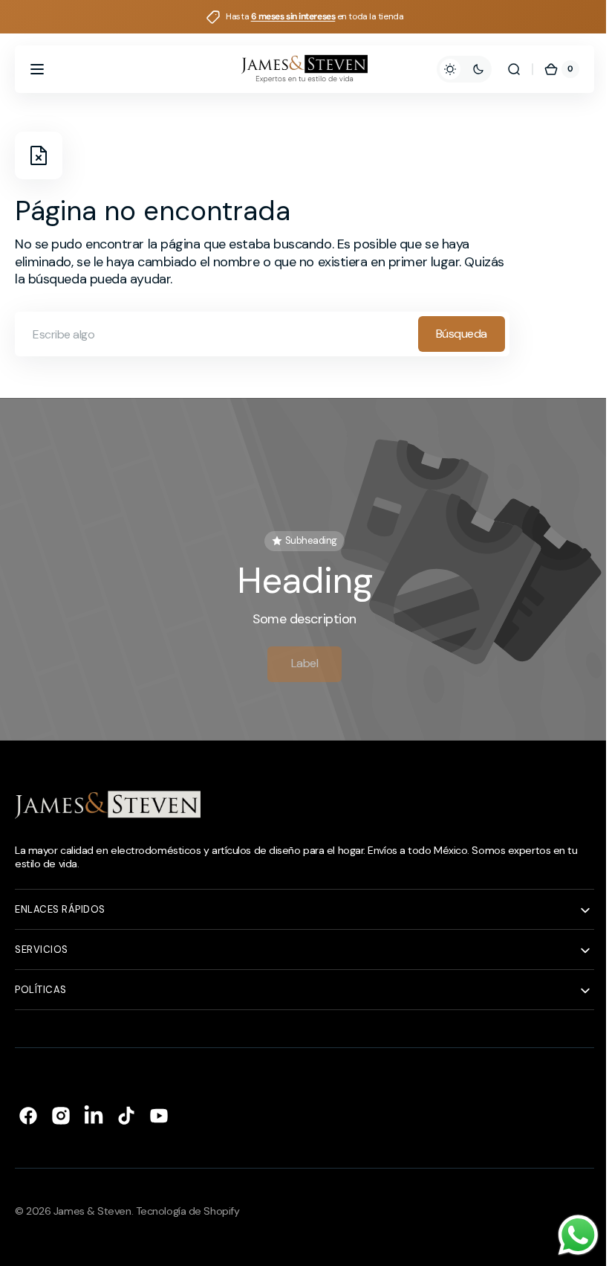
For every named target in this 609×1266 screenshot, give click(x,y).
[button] (37, 69)
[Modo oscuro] (453, 69)
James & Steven (92, 1204)
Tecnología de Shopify (188, 1204)
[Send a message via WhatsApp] (567, 1235)
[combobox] (262, 334)
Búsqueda (461, 333)
